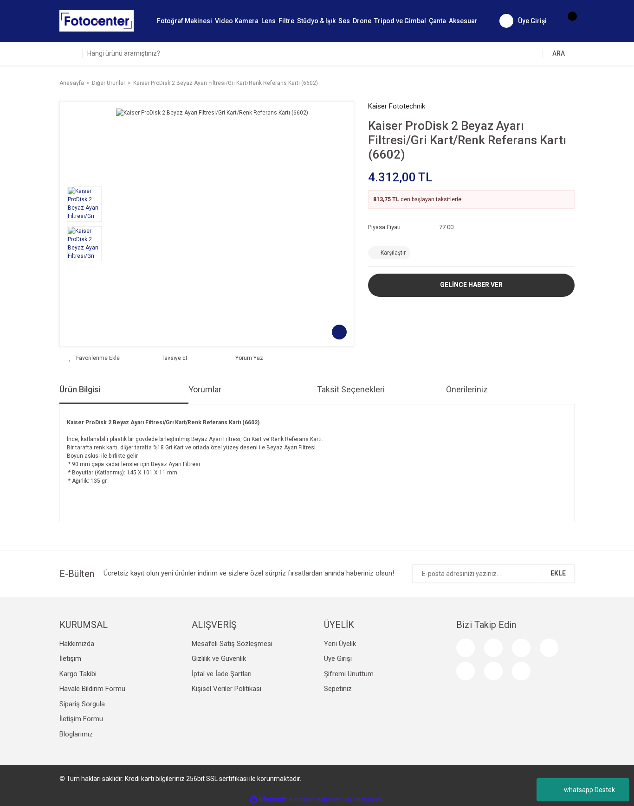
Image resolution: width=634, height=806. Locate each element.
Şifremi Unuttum (349, 674)
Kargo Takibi (78, 674)
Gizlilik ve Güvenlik (219, 658)
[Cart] (568, 21)
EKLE (558, 573)
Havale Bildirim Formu (92, 688)
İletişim (70, 658)
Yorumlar (204, 389)
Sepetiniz (338, 688)
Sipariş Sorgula (82, 704)
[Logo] (96, 20)
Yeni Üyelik (340, 644)
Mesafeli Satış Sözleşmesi (232, 644)
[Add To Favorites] (94, 358)
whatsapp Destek (589, 789)
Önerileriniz (467, 389)
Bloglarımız (76, 734)
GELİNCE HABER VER (471, 284)
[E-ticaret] (316, 799)
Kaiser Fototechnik (396, 106)
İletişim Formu (81, 719)
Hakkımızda (76, 644)
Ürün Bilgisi (79, 389)
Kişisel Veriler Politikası (226, 688)
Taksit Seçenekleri (351, 389)
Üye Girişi (338, 658)
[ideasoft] (268, 799)
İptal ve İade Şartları (222, 674)
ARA (558, 53)
